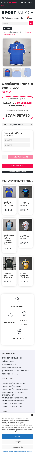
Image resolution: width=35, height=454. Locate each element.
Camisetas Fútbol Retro (12, 386)
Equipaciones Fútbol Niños (13, 392)
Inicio (4, 32)
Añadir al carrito (21, 157)
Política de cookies (8, 451)
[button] (32, 415)
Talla (5, 125)
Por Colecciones (12, 32)
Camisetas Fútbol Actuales (13, 383)
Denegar (17, 442)
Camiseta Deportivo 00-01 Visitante (25, 275)
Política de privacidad (20, 451)
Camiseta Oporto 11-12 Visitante (24, 204)
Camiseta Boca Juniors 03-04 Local (8, 204)
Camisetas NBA (8, 395)
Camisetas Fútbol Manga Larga (15, 389)
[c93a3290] (17, 52)
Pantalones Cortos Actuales (14, 398)
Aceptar (17, 436)
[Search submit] (31, 23)
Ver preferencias (17, 447)
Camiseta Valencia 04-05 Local (25, 237)
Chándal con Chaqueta (12, 404)
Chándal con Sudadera (12, 407)
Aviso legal (29, 451)
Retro (21, 32)
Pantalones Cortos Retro (13, 401)
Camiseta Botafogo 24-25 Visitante (9, 275)
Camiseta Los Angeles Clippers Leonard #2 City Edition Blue (9, 239)
